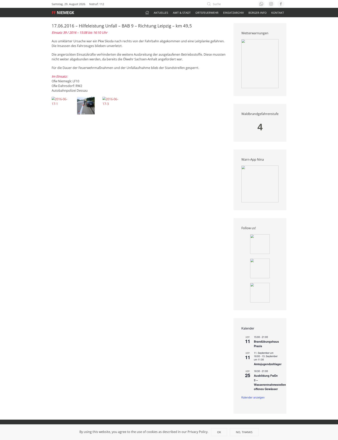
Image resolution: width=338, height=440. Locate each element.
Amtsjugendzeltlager (267, 364)
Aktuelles (161, 12)
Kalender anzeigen (253, 397)
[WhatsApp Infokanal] (260, 244)
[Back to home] (65, 12)
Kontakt (277, 12)
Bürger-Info (257, 12)
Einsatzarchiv (233, 12)
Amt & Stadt (182, 12)
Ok (219, 432)
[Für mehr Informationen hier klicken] (260, 63)
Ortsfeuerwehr (206, 12)
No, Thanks (244, 432)
